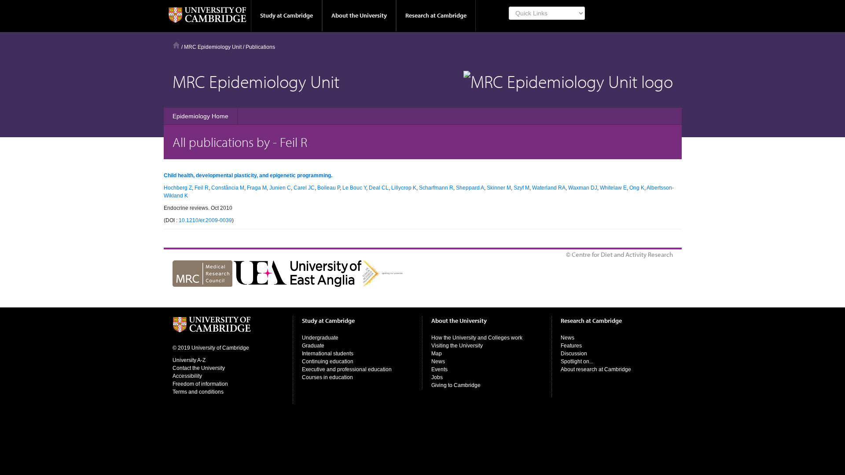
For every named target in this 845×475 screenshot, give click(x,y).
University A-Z (189, 360)
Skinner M (499, 188)
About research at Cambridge (596, 369)
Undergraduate (320, 338)
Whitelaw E (613, 188)
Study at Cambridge (286, 15)
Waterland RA (549, 188)
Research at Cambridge (436, 15)
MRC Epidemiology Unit (213, 47)
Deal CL (379, 188)
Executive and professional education (347, 369)
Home (176, 45)
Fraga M (257, 188)
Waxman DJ (582, 188)
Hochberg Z (178, 188)
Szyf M (521, 188)
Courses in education (327, 377)
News (438, 361)
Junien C (280, 188)
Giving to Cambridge (456, 385)
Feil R (202, 188)
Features (571, 346)
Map (436, 354)
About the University (359, 15)
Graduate (313, 346)
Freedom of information (200, 384)
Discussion (574, 354)
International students (327, 354)
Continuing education (327, 361)
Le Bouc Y (354, 188)
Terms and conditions (198, 392)
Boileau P (328, 188)
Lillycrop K (403, 188)
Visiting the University (457, 346)
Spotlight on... (577, 361)
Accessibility (187, 376)
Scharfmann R (436, 188)
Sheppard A (470, 188)
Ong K (636, 188)
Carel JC (304, 188)
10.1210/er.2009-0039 (205, 220)
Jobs (437, 377)
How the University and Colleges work (476, 338)
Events (439, 369)
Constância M (227, 188)
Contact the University (199, 368)
